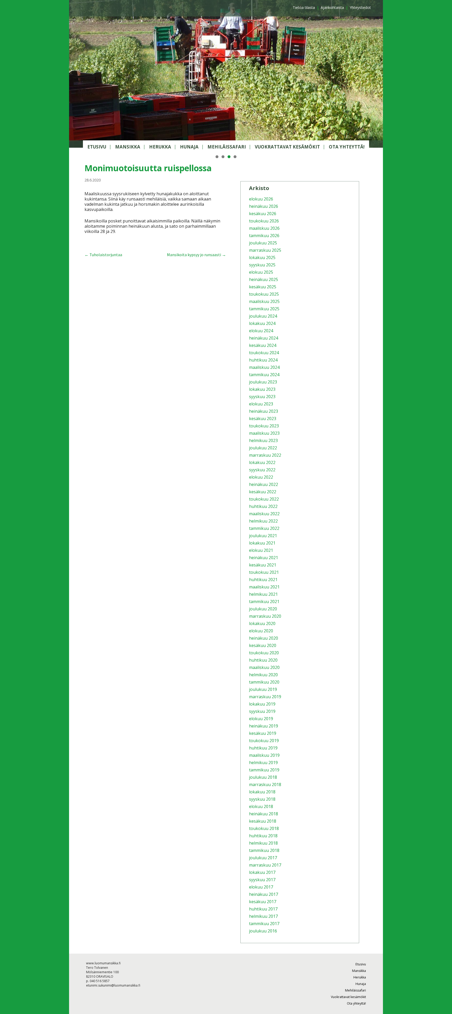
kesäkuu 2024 (262, 345)
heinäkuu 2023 (263, 411)
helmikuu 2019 (263, 762)
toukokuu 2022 (264, 499)
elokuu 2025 (261, 272)
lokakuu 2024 (262, 323)
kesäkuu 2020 (262, 645)
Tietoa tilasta (304, 7)
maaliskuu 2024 (264, 367)
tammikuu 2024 (264, 374)
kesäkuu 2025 (262, 287)
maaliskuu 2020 (264, 667)
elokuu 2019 (261, 718)
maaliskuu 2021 (264, 587)
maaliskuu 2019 (264, 755)
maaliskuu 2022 (264, 514)
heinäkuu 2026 (263, 206)
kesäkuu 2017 (262, 901)
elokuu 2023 (261, 404)
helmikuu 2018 (263, 843)
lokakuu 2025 (262, 257)
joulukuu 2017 (263, 858)
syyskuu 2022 (262, 470)
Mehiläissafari (226, 147)
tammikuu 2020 (264, 682)
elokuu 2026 (261, 199)
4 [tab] (235, 156)
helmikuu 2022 (263, 521)
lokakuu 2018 (262, 792)
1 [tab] (217, 156)
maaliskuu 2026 (264, 228)
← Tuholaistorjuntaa (103, 254)
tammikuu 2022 (264, 528)
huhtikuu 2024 (263, 360)
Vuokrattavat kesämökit (287, 147)
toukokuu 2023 (264, 426)
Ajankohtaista (332, 7)
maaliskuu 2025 (264, 301)
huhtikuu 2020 (263, 660)
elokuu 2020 (261, 631)
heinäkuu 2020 (263, 638)
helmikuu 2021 (263, 594)
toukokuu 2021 (264, 572)
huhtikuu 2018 (263, 836)
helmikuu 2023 (263, 440)
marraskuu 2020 (265, 616)
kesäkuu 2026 (262, 213)
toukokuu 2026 (264, 221)
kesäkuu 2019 (262, 733)
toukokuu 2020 (264, 653)
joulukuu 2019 (263, 689)
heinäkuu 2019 (263, 726)
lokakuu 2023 (262, 389)
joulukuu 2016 (263, 931)
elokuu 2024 (261, 331)
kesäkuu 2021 (262, 565)
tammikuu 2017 (264, 923)
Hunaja (189, 147)
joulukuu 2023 (263, 382)
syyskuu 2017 (262, 880)
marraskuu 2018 (265, 784)
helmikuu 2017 (263, 916)
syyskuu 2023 (262, 396)
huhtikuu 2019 (263, 748)
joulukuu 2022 (263, 448)
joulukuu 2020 (263, 609)
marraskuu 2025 (265, 250)
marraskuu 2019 (265, 697)
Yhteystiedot (360, 7)
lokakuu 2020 (262, 623)
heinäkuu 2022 (263, 484)
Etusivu (96, 147)
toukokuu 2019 (264, 740)
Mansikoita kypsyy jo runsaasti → (196, 254)
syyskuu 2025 (262, 265)
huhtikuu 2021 (263, 579)
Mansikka (127, 147)
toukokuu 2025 (264, 294)
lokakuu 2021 (262, 543)
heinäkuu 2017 (263, 894)
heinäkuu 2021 (263, 557)
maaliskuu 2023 (264, 433)
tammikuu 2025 (264, 309)
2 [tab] (223, 156)
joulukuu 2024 (263, 316)
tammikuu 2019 (264, 770)
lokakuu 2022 (262, 462)
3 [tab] (229, 156)
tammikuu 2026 (264, 235)
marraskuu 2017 (265, 865)
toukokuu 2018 (264, 828)
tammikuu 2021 (264, 601)
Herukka (160, 147)
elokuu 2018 (261, 806)
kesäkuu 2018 (262, 821)
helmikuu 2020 (263, 675)
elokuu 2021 (261, 550)
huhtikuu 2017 (263, 909)
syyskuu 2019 (262, 711)
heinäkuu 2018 (263, 814)
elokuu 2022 (261, 477)
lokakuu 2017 (262, 872)
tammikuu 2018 (264, 850)
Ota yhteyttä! (347, 147)
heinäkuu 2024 (263, 338)
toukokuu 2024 (264, 353)
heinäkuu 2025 (263, 279)
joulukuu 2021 (263, 535)
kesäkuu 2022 (262, 492)
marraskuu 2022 (265, 455)
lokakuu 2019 (262, 704)
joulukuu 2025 (263, 243)
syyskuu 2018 (262, 799)
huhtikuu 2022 (263, 506)
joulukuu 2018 (263, 777)
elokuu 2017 (261, 887)
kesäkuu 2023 (262, 418)
